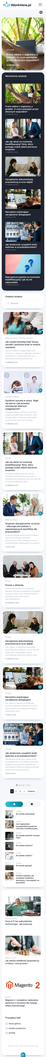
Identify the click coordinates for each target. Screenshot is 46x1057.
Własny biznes (11, 338)
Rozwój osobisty (26, 338)
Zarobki (18, 811)
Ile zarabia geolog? (24, 865)
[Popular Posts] (14, 804)
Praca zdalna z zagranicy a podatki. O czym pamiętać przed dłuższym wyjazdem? (22, 57)
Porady (11, 50)
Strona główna (15, 1024)
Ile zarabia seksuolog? (25, 814)
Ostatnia (31, 791)
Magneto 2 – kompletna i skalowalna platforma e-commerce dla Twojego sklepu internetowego (21, 1003)
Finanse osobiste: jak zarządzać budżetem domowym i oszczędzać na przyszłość (27, 879)
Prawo (8, 581)
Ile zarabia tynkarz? (24, 845)
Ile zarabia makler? (24, 855)
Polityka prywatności (17, 1028)
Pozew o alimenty (14, 585)
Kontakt (12, 1033)
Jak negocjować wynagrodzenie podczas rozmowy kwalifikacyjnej (27, 826)
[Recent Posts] (32, 804)
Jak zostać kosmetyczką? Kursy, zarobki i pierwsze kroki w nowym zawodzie (22, 345)
